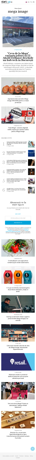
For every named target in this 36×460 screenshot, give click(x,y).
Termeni (21, 456)
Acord (16, 456)
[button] (29, 2)
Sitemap (27, 456)
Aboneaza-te (18, 222)
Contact (18, 457)
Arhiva (31, 456)
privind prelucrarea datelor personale (17, 231)
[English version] (26, 2)
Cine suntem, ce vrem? (8, 456)
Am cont (18, 214)
